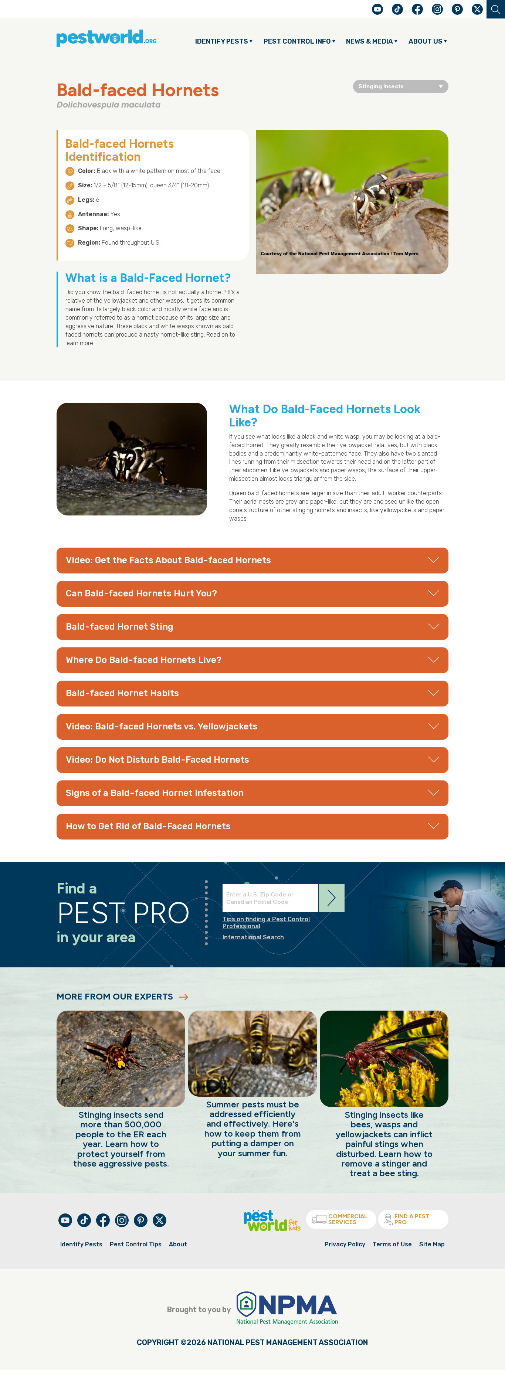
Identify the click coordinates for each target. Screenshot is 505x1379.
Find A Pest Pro (412, 1219)
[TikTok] (398, 12)
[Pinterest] (458, 12)
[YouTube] (378, 12)
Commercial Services (347, 1219)
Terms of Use (392, 1244)
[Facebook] (418, 12)
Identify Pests (81, 1244)
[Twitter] (477, 9)
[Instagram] (437, 9)
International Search (253, 937)
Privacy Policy (345, 1244)
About (178, 1244)
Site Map (432, 1244)
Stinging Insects (381, 86)
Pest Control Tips (136, 1244)
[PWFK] (272, 1229)
